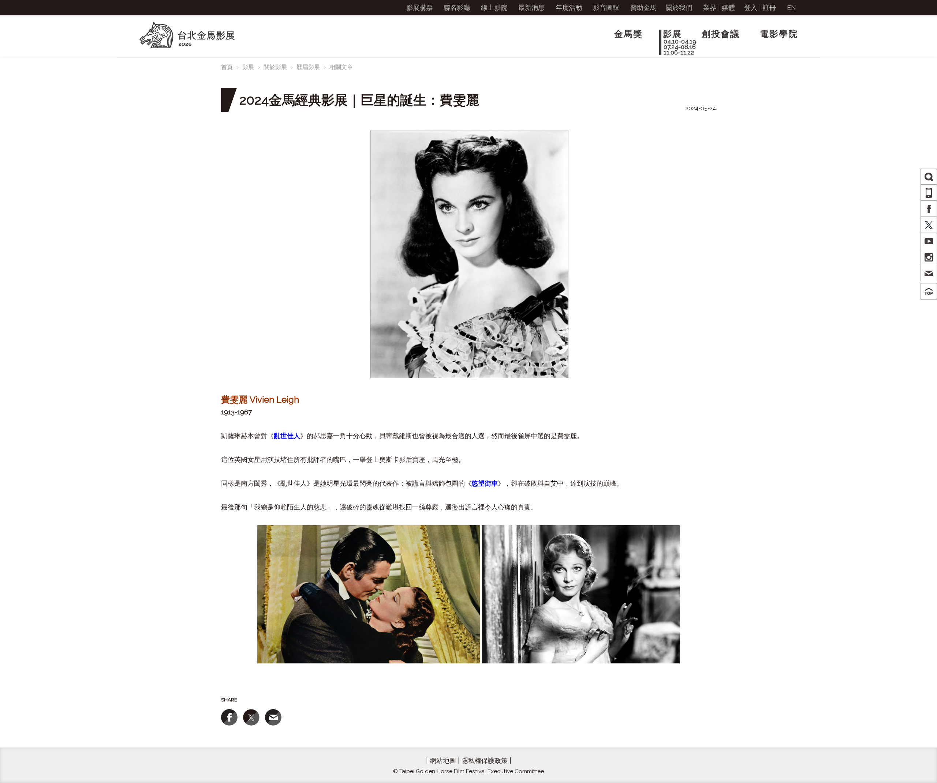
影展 (248, 67)
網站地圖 (443, 760)
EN (791, 7)
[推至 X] (251, 717)
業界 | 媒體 (719, 7)
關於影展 (275, 67)
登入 (750, 7)
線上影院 (494, 7)
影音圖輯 (606, 7)
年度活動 (569, 7)
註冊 (769, 7)
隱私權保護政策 (485, 760)
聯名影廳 (457, 7)
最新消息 (531, 7)
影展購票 (419, 7)
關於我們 (679, 7)
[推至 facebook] (229, 717)
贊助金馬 (643, 7)
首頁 (227, 67)
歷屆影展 (308, 67)
